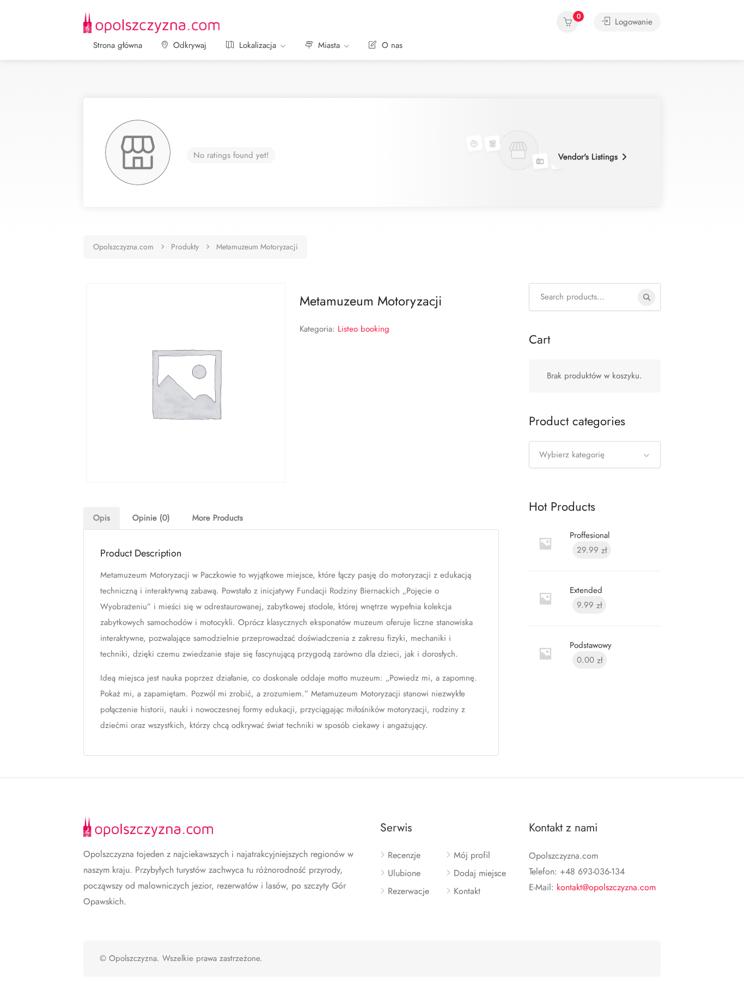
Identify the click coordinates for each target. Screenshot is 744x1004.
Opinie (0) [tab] (151, 518)
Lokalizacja (256, 45)
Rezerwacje (408, 891)
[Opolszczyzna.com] (151, 21)
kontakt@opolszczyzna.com (606, 887)
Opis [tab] (101, 518)
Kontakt (467, 891)
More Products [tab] (217, 518)
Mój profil (472, 855)
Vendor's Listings (588, 157)
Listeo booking (363, 329)
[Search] (646, 297)
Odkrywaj (188, 45)
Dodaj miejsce (480, 873)
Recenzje (404, 855)
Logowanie (632, 22)
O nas (391, 45)
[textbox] (595, 455)
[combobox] (595, 454)
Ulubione (404, 873)
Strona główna (117, 45)
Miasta (327, 45)
